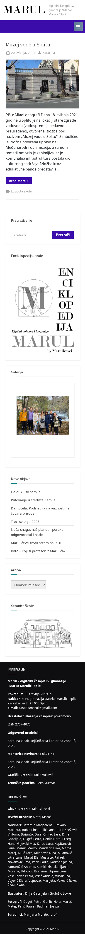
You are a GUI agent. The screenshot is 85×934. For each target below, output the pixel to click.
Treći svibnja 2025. (26, 521)
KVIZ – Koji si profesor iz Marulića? (38, 551)
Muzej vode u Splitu (28, 44)
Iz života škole (21, 191)
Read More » (20, 181)
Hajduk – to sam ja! (26, 492)
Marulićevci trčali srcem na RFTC (37, 542)
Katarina (49, 52)
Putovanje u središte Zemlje (33, 500)
